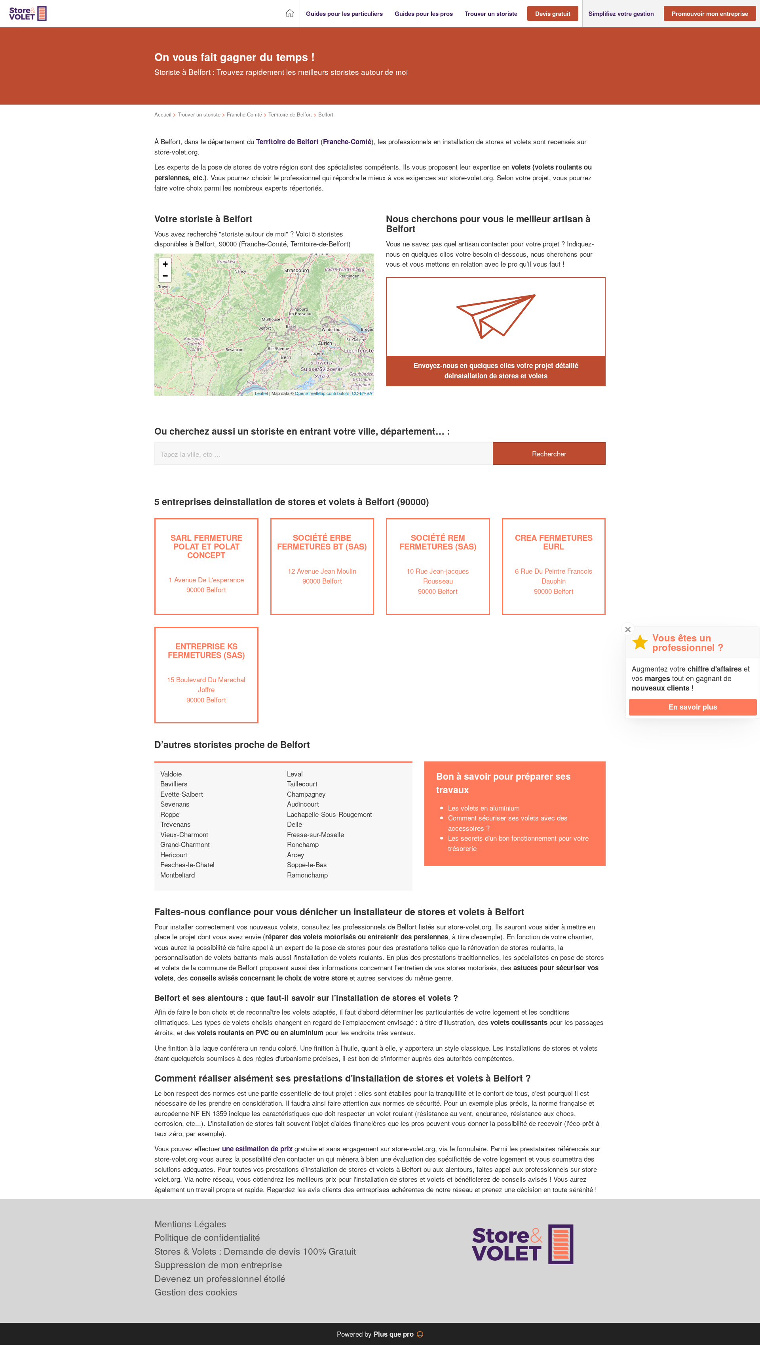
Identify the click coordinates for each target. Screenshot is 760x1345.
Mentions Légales (190, 1223)
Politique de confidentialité (207, 1237)
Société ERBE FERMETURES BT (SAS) (322, 542)
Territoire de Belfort (287, 141)
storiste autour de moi (253, 233)
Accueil (162, 114)
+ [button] (165, 264)
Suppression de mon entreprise (218, 1264)
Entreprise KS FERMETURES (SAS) (206, 650)
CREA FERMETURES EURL (554, 542)
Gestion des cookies (196, 1291)
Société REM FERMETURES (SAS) (438, 542)
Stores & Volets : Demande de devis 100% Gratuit (255, 1250)
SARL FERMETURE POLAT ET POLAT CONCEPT (206, 546)
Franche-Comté (244, 114)
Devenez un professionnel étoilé (219, 1278)
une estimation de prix (257, 1148)
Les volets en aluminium (484, 808)
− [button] (165, 276)
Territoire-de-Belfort (290, 114)
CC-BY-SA (362, 393)
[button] (344, 13)
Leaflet (261, 393)
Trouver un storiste (199, 114)
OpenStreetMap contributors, (323, 393)
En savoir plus (693, 707)
